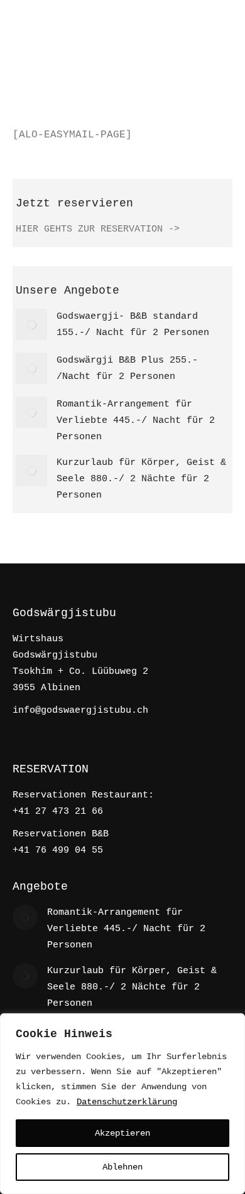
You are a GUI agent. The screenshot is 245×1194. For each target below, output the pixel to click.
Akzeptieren (122, 1133)
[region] (122, 1103)
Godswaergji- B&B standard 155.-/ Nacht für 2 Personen (133, 324)
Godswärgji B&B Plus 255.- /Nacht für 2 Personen (127, 368)
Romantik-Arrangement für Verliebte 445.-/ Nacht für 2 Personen (136, 420)
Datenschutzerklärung (127, 1102)
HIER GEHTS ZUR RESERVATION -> (98, 229)
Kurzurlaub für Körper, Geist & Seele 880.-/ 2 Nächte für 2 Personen (141, 479)
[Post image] (31, 324)
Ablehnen (122, 1167)
